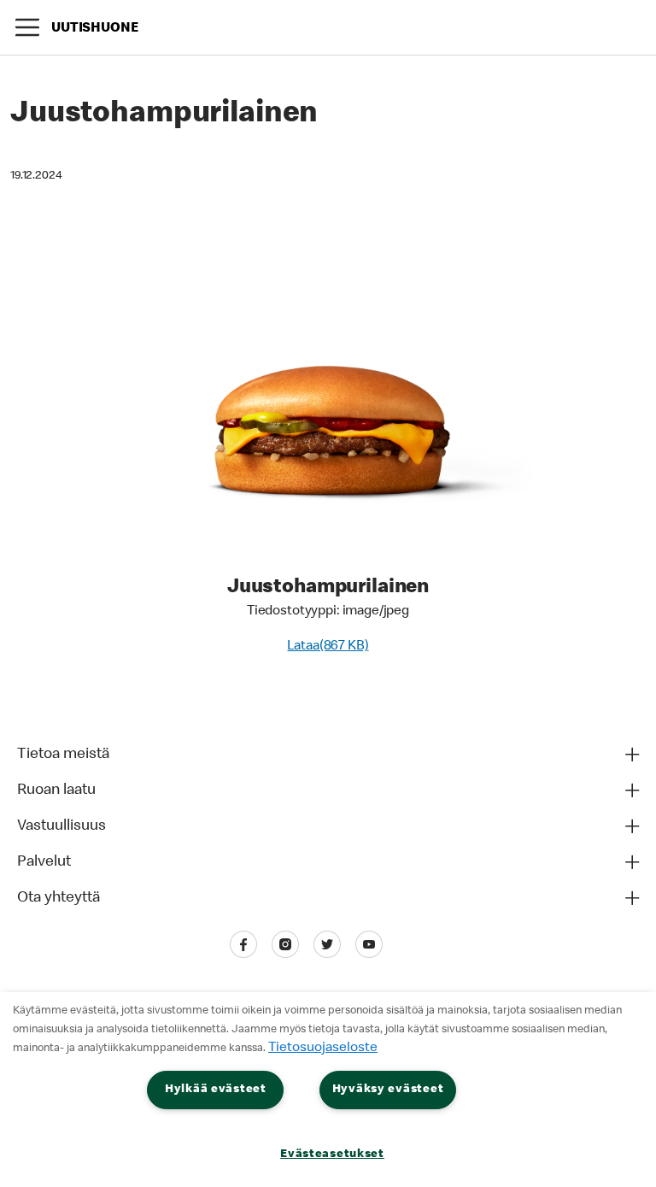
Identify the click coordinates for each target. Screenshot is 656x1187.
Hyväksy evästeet (388, 1090)
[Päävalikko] (27, 27)
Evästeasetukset (332, 1155)
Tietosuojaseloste (323, 1048)
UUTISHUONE (94, 29)
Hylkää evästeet (215, 1090)
